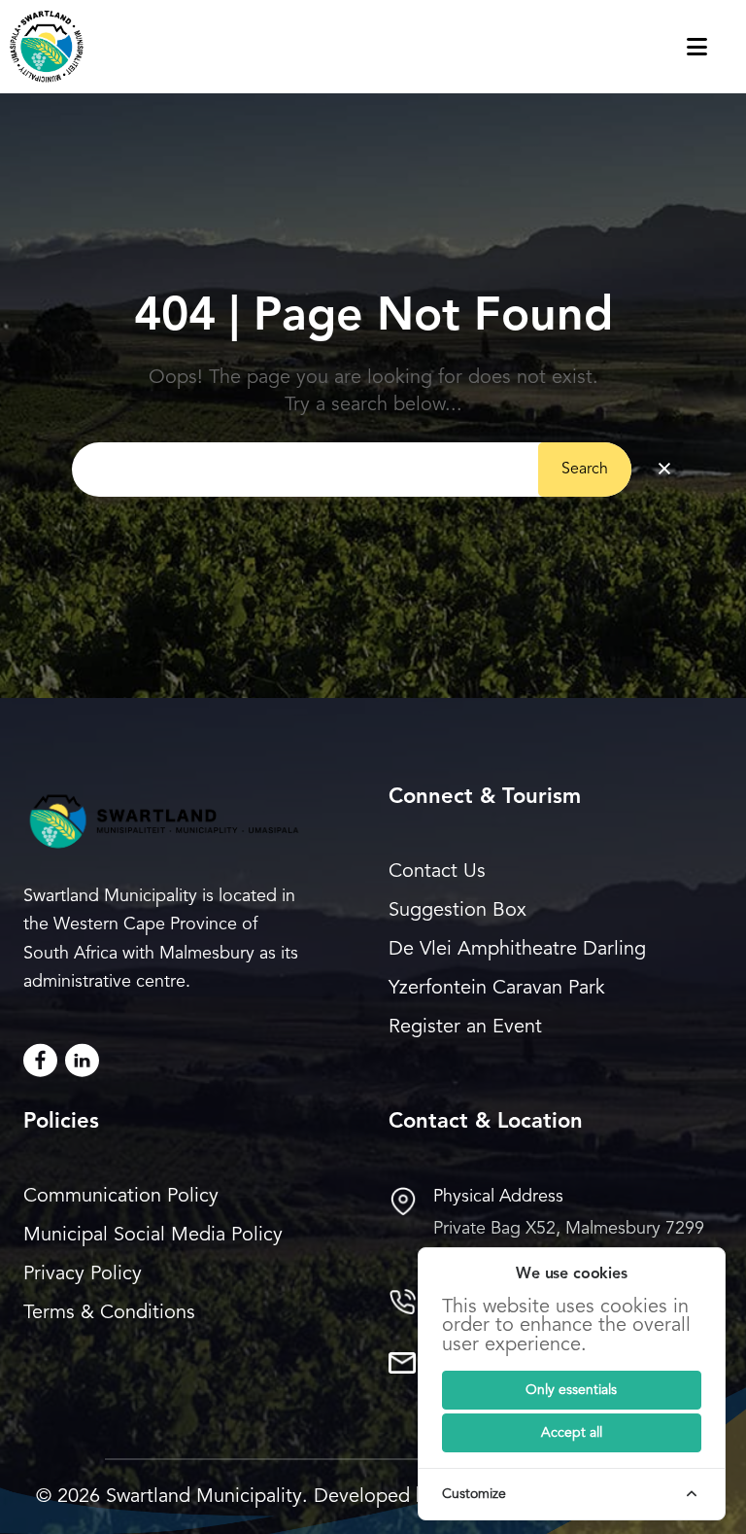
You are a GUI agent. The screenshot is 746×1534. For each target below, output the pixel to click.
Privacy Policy (82, 1274)
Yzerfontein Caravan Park (497, 988)
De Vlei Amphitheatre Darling (517, 949)
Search (584, 469)
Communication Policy (121, 1196)
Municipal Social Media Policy (153, 1235)
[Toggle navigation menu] (716, 46)
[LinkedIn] (82, 1060)
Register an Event (465, 1027)
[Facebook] (40, 1060)
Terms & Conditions (109, 1313)
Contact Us (437, 872)
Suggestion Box (457, 911)
